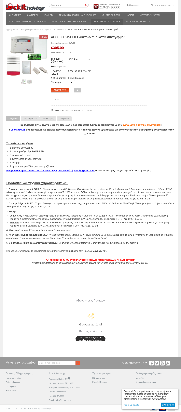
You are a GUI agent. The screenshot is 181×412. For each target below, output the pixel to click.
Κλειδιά (130, 15)
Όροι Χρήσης (11, 386)
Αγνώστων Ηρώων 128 (58, 379)
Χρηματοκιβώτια (111, 15)
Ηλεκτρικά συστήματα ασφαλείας (70, 21)
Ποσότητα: (56, 82)
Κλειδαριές (15, 15)
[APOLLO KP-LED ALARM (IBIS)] (27, 56)
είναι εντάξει (168, 405)
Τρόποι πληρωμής (13, 382)
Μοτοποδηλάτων (150, 15)
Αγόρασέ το (60, 90)
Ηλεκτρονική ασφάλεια (107, 21)
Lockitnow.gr (45, 409)
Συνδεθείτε (140, 378)
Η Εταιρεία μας (98, 378)
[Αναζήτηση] (86, 5)
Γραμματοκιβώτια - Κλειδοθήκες (77, 15)
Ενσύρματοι (59, 30)
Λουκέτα (48, 15)
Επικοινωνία (11, 391)
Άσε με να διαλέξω (131, 405)
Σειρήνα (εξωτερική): (57, 60)
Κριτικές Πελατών (99, 382)
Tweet (56, 99)
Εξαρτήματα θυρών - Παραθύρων (27, 21)
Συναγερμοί (46, 30)
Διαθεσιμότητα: (58, 78)
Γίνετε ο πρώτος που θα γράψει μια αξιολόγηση (90, 338)
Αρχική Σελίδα (12, 30)
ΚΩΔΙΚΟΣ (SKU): (56, 72)
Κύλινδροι (32, 15)
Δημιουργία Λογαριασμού (146, 382)
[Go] (77, 363)
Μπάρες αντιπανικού (138, 21)
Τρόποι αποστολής (13, 378)
